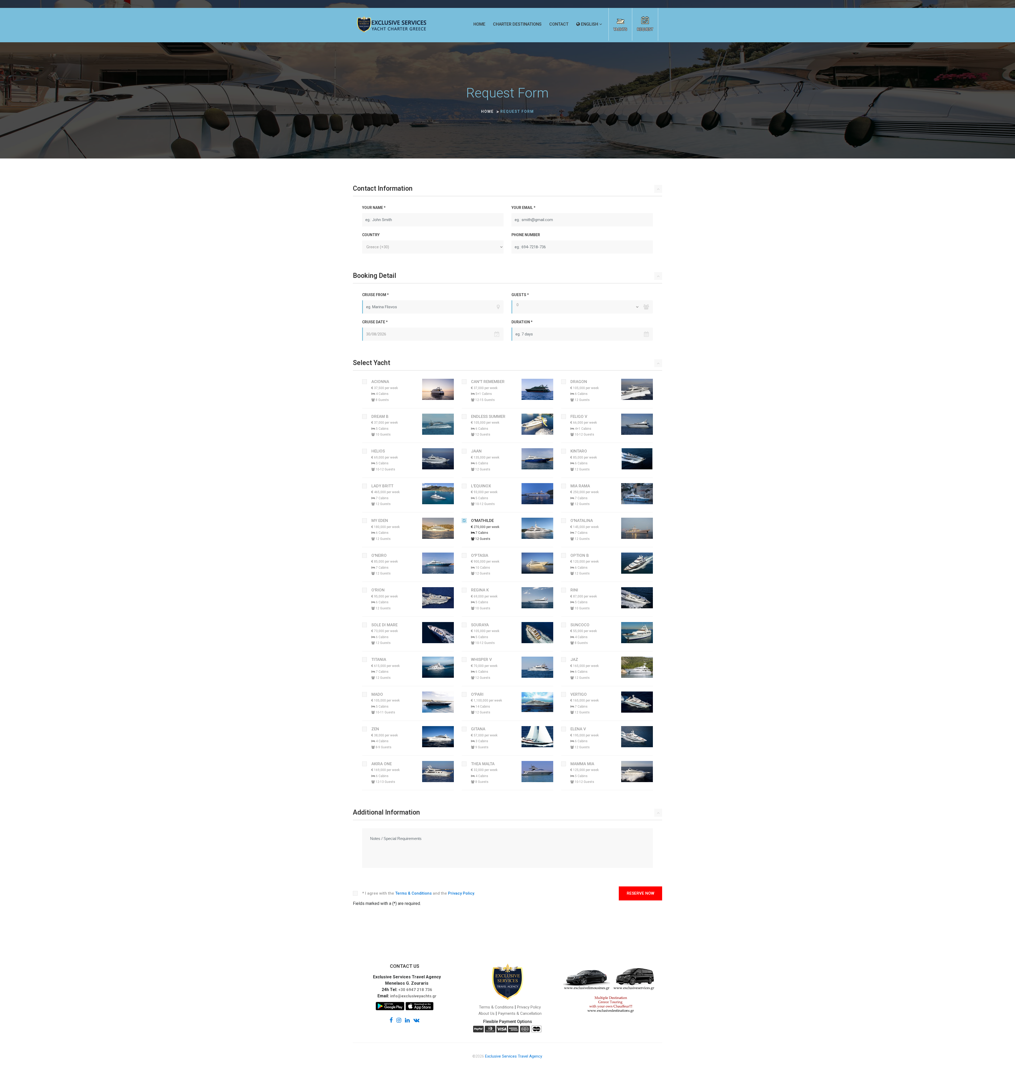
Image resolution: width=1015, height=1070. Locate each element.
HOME (479, 24)
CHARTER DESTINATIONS (517, 24)
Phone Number (525, 235)
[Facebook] (391, 1019)
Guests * (520, 295)
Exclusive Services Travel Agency (513, 1056)
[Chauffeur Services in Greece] (586, 978)
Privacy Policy (461, 893)
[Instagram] (398, 1019)
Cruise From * (375, 295)
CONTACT (559, 24)
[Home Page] (391, 24)
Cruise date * (374, 322)
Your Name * (373, 207)
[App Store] (419, 1007)
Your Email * (523, 207)
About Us (486, 1013)
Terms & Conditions (413, 893)
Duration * (521, 322)
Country (371, 235)
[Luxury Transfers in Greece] (634, 978)
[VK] (416, 1019)
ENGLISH (589, 24)
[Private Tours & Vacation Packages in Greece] (610, 1005)
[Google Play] (390, 1007)
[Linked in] (407, 1019)
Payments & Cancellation (520, 1013)
